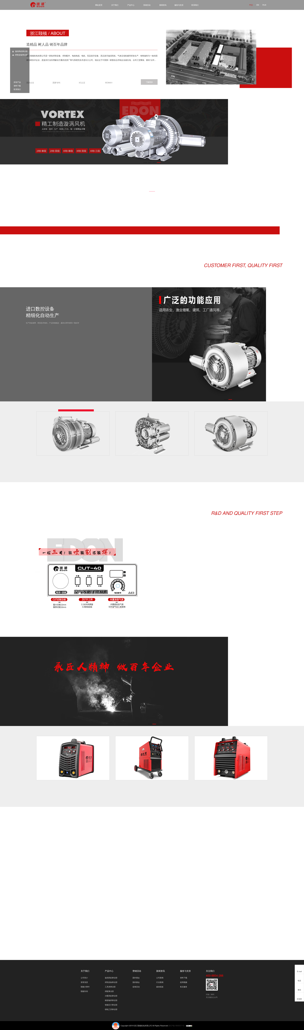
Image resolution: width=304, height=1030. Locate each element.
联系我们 (195, 5)
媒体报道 (159, 986)
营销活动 (146, 5)
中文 (251, 5)
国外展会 (136, 977)
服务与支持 (178, 5)
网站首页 (98, 5)
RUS (264, 5)
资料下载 (16, 85)
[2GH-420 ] (231, 433)
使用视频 (183, 982)
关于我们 (114, 5)
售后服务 (183, 986)
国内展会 (136, 982)
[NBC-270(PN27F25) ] (73, 758)
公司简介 (84, 977)
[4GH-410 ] (152, 433)
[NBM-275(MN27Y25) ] (152, 758)
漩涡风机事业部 (21, 51)
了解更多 (149, 82)
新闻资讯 (162, 5)
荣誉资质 (84, 982)
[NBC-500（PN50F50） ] (231, 758)
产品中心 (130, 5)
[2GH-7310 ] (73, 433)
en (257, 5)
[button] (145, 162)
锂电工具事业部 (111, 1009)
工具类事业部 (110, 986)
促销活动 (136, 986)
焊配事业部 (109, 991)
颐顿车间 (84, 991)
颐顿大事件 (85, 986)
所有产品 (16, 82)
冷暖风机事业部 (111, 995)
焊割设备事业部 (21, 55)
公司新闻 (159, 977)
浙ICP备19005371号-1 (177, 1025)
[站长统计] (189, 1025)
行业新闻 (159, 982)
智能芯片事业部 (111, 1004)
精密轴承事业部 (111, 1000)
